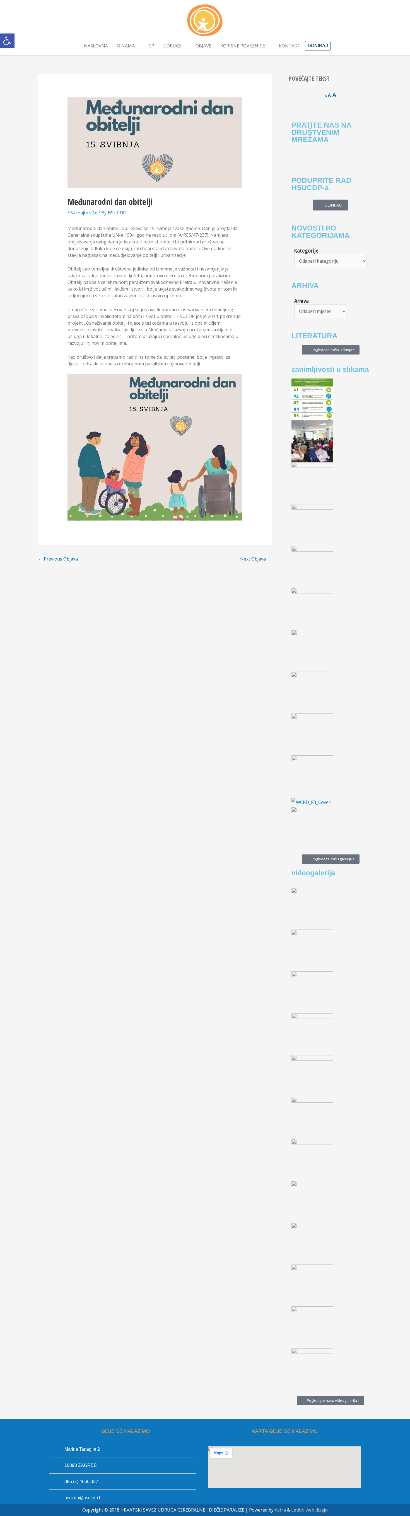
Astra (280, 1510)
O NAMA (126, 46)
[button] (7, 40)
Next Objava (255, 559)
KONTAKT (289, 46)
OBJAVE (203, 46)
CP (151, 46)
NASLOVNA (96, 46)
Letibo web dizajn (309, 1510)
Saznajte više (83, 213)
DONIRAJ (318, 45)
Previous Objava (58, 559)
